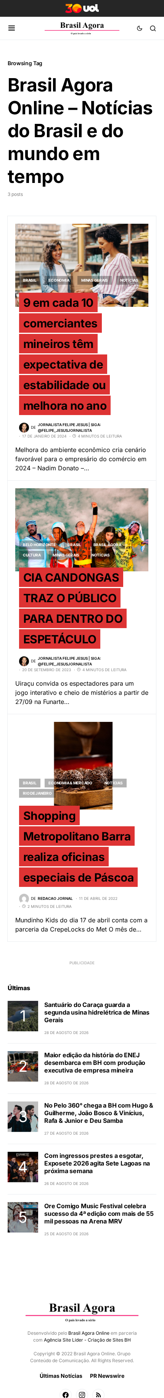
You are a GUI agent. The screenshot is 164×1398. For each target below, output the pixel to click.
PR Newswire (107, 1375)
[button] (12, 28)
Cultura (31, 555)
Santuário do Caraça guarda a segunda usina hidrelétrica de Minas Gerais (97, 1012)
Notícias (129, 280)
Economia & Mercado (70, 783)
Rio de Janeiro (37, 793)
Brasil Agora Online (88, 1333)
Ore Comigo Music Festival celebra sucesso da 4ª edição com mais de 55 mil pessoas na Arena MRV (99, 1213)
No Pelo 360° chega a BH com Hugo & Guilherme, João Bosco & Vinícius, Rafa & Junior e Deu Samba (98, 1112)
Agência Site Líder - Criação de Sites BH (87, 1340)
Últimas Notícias (61, 1375)
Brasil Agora (107, 544)
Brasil (30, 280)
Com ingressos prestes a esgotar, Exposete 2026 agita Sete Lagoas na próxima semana (97, 1163)
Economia (58, 280)
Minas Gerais (94, 280)
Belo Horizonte (39, 544)
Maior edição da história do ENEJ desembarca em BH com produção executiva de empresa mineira (94, 1062)
